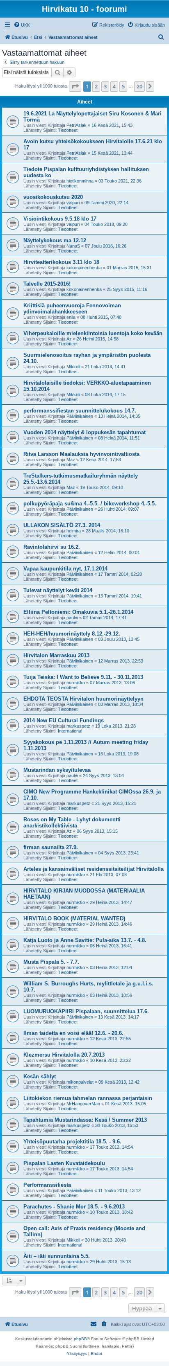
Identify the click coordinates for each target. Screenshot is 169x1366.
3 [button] (105, 86)
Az (69, 338)
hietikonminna (80, 180)
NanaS (73, 245)
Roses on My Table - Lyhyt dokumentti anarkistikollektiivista (72, 822)
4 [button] (114, 86)
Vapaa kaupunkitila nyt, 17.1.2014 (65, 569)
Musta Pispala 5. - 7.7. (51, 962)
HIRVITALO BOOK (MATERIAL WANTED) (74, 918)
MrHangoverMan (83, 1103)
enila (70, 317)
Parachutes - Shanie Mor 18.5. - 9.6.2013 (74, 1207)
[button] (75, 86)
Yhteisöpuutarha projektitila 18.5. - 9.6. (72, 1141)
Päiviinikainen (79, 416)
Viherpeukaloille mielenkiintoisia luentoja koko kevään (92, 333)
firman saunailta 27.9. (50, 847)
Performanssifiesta (47, 1185)
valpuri (73, 202)
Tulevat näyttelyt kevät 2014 (57, 590)
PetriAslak (76, 125)
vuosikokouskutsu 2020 (53, 197)
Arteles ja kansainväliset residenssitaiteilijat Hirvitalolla (93, 869)
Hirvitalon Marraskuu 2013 (56, 655)
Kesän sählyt (39, 1076)
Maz (70, 459)
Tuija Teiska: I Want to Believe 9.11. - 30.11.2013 (83, 677)
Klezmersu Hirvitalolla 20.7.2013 (64, 1055)
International (70, 730)
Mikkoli (73, 366)
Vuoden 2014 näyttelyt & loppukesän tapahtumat (84, 432)
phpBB (80, 1339)
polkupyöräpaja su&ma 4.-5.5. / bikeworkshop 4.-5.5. (89, 503)
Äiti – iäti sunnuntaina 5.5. (56, 1256)
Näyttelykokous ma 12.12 (54, 240)
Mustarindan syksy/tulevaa (57, 770)
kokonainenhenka (84, 267)
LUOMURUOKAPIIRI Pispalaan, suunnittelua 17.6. (86, 1011)
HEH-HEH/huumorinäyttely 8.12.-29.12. (71, 634)
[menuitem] (22, 25)
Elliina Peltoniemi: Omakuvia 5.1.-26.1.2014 (78, 612)
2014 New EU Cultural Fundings (63, 720)
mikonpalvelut (80, 1082)
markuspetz (78, 726)
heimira (73, 530)
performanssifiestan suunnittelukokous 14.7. (79, 411)
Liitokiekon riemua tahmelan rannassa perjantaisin (87, 1098)
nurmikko (75, 682)
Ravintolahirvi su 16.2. (51, 547)
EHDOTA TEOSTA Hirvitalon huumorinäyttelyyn (83, 699)
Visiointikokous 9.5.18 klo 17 (59, 219)
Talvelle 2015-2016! (47, 284)
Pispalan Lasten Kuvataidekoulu (64, 1163)
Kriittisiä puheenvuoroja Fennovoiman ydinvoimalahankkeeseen (72, 308)
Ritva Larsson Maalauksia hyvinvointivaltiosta (81, 454)
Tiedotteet (68, 130)
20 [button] (139, 86)
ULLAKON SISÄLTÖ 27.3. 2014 (61, 525)
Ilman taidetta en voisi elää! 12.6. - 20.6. (73, 1033)
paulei (72, 617)
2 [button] (96, 86)
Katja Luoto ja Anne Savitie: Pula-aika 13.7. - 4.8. (84, 940)
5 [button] (123, 86)
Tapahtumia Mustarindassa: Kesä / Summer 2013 (85, 1120)
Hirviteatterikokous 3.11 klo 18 (61, 262)
